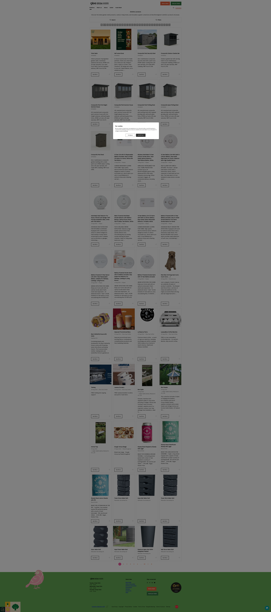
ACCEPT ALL (141, 135)
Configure (130, 135)
